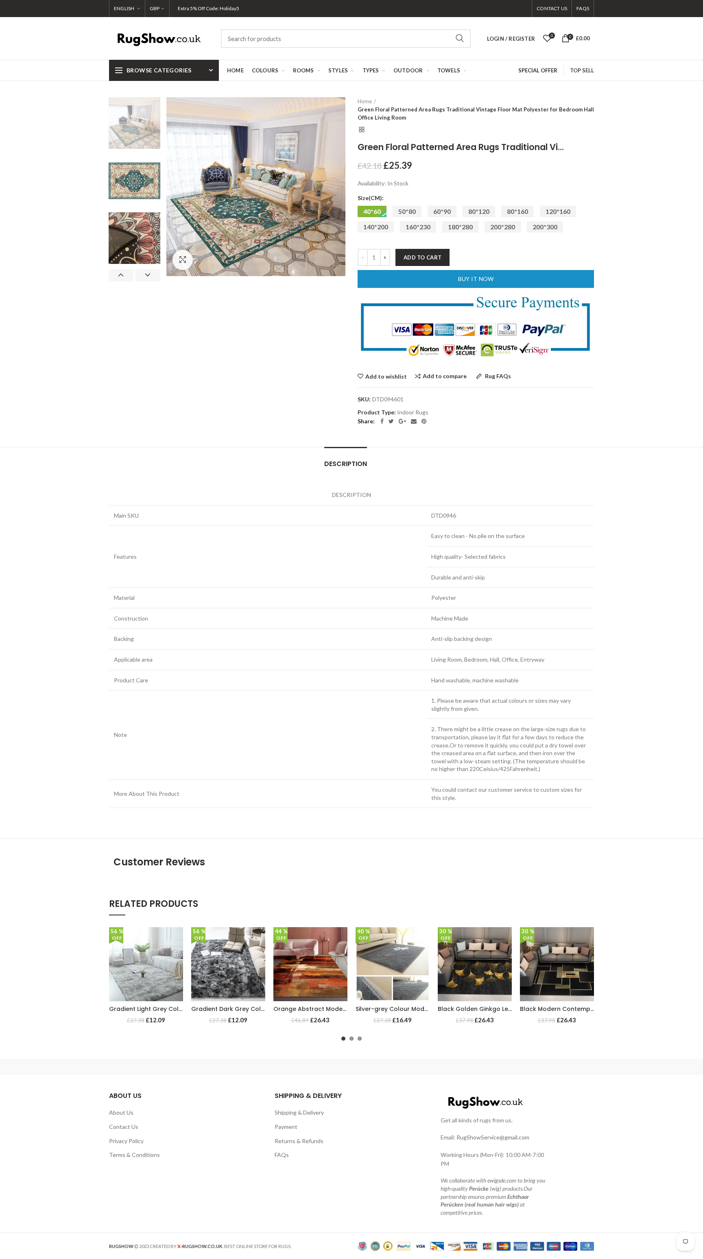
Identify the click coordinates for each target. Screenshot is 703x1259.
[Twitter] (391, 421)
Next (147, 275)
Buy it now (476, 278)
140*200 (375, 227)
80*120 (478, 211)
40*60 (372, 211)
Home (365, 101)
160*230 (418, 227)
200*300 (545, 227)
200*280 (502, 227)
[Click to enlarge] (182, 260)
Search (460, 38)
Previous (121, 275)
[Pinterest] (424, 421)
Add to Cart (422, 257)
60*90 (442, 211)
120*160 (558, 211)
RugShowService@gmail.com (492, 1137)
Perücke (479, 1188)
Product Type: (377, 412)
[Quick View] (177, 977)
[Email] (413, 421)
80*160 (517, 211)
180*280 (460, 227)
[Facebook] (382, 421)
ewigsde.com (501, 1180)
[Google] (402, 421)
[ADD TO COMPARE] (177, 959)
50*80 (407, 211)
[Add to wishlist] (177, 940)
